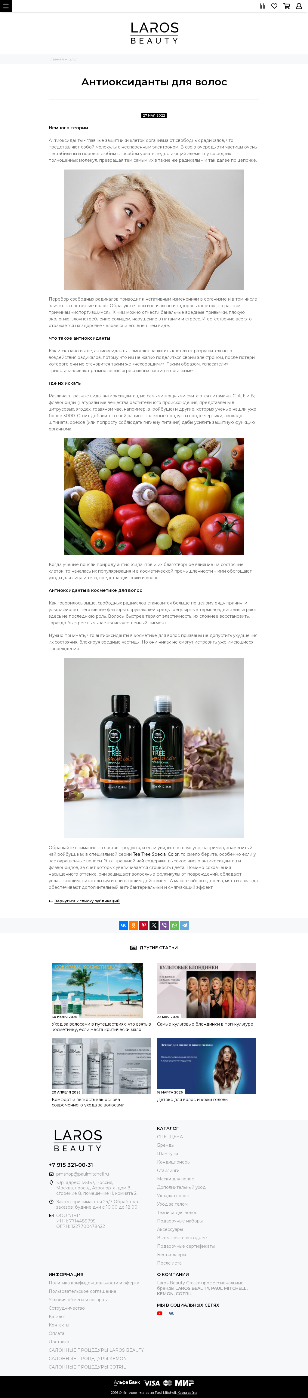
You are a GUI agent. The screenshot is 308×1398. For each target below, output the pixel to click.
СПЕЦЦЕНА (170, 1137)
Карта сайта (187, 1392)
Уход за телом (172, 1204)
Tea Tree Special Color (156, 854)
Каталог (57, 1316)
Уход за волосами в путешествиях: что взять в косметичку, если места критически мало (101, 1026)
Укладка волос (173, 1195)
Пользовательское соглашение (82, 1291)
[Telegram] (184, 925)
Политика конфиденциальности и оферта (94, 1283)
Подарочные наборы (180, 1221)
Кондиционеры (173, 1162)
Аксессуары (170, 1229)
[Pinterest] (143, 925)
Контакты (59, 1325)
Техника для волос (177, 1212)
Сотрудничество (67, 1308)
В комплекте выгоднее (182, 1237)
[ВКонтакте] (123, 925)
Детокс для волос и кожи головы (192, 1099)
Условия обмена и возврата (79, 1299)
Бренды (165, 1145)
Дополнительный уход (181, 1187)
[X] (154, 925)
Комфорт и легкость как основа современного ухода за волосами (88, 1102)
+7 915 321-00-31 (71, 1165)
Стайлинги (168, 1170)
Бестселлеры (171, 1254)
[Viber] (164, 925)
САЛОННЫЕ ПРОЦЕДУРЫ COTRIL (87, 1367)
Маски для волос (175, 1179)
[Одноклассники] (133, 925)
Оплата (56, 1333)
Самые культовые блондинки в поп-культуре (205, 1024)
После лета (169, 1263)
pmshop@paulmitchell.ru (82, 1174)
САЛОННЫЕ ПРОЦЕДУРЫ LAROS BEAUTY (96, 1350)
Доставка (59, 1341)
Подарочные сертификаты (186, 1246)
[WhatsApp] (174, 925)
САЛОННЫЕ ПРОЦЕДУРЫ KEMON (88, 1358)
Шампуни (167, 1153)
